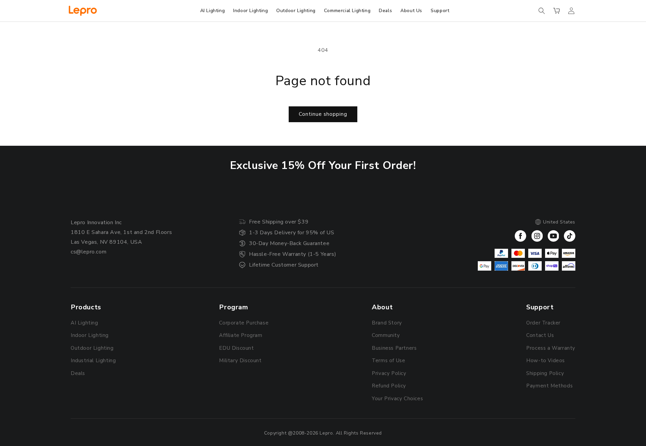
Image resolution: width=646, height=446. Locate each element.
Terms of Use (388, 360)
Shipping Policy (545, 373)
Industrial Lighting (93, 360)
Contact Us (540, 335)
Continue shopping (323, 114)
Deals (78, 373)
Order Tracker (543, 322)
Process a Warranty (550, 348)
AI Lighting (84, 322)
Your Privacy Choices (397, 398)
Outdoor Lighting (92, 348)
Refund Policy (389, 385)
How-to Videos (545, 360)
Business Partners (394, 348)
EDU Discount (236, 348)
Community (386, 335)
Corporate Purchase (243, 322)
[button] (541, 10)
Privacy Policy (389, 373)
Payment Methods (549, 385)
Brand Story (387, 322)
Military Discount (240, 360)
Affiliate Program (240, 335)
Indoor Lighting (90, 335)
